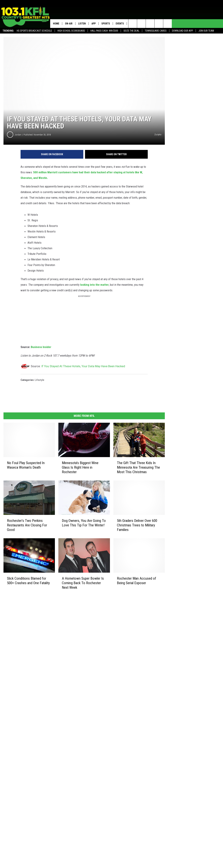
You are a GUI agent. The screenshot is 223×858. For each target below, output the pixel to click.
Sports (105, 23)
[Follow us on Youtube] (167, 23)
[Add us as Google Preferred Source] (141, 23)
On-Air (68, 23)
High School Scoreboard (71, 30)
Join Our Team (206, 30)
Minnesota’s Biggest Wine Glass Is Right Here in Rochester (80, 467)
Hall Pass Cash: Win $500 (104, 30)
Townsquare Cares (156, 30)
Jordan (18, 134)
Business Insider (41, 347)
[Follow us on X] (159, 23)
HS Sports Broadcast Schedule (34, 30)
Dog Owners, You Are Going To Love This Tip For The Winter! (84, 523)
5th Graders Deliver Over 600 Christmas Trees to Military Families (137, 525)
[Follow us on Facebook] (150, 23)
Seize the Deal (131, 30)
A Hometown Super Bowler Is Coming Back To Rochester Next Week (83, 582)
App (93, 23)
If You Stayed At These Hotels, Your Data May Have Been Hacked (83, 366)
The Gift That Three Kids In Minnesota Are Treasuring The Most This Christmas (138, 467)
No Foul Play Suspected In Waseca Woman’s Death (26, 465)
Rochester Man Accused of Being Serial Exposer (136, 580)
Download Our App (182, 30)
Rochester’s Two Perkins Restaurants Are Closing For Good (27, 525)
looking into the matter (94, 284)
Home (56, 23)
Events (120, 23)
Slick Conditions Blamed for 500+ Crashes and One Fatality (28, 580)
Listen (82, 23)
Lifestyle (39, 380)
